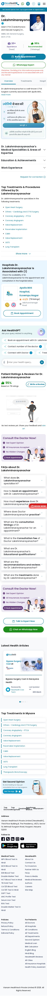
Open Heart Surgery (14, 207)
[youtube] (22, 838)
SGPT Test (5, 893)
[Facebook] (3, 839)
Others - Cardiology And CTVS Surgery (22, 211)
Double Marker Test (10, 876)
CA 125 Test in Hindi (9, 890)
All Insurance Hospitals (35, 963)
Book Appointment (23, 313)
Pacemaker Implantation (16, 229)
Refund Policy (7, 926)
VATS (7, 242)
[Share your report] (4, 362)
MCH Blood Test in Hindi (9, 868)
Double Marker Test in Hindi (11, 909)
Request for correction (31, 176)
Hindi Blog (29, 953)
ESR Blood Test (7, 873)
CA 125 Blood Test (9, 886)
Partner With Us (32, 869)
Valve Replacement (13, 225)
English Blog (30, 950)
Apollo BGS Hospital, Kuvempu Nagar (29, 291)
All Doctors (30, 923)
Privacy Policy (7, 923)
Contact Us (30, 862)
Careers (28, 886)
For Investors (31, 866)
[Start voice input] (42, 362)
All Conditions (31, 929)
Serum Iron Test (8, 900)
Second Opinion (32, 940)
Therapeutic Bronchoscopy (15, 772)
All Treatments (31, 933)
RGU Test (5, 903)
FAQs (27, 873)
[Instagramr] (17, 839)
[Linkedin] (13, 839)
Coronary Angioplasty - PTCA (18, 216)
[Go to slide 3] (23, 701)
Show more (21, 253)
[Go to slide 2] (21, 701)
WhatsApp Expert (25, 64)
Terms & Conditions (10, 929)
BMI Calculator (31, 946)
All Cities (29, 960)
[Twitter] (8, 839)
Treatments (26, 81)
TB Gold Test (7, 883)
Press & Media (31, 876)
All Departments (32, 936)
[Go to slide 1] (20, 701)
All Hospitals (30, 926)
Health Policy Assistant (35, 967)
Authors (28, 883)
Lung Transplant (12, 247)
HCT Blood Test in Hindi (11, 879)
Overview (8, 81)
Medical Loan (31, 943)
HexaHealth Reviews (34, 957)
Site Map (29, 890)
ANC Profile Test (8, 896)
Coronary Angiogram (14, 220)
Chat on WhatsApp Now (25, 629)
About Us (29, 859)
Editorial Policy (7, 933)
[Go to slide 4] (25, 701)
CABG (7, 233)
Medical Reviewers (33, 879)
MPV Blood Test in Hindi (9, 861)
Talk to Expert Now (25, 621)
